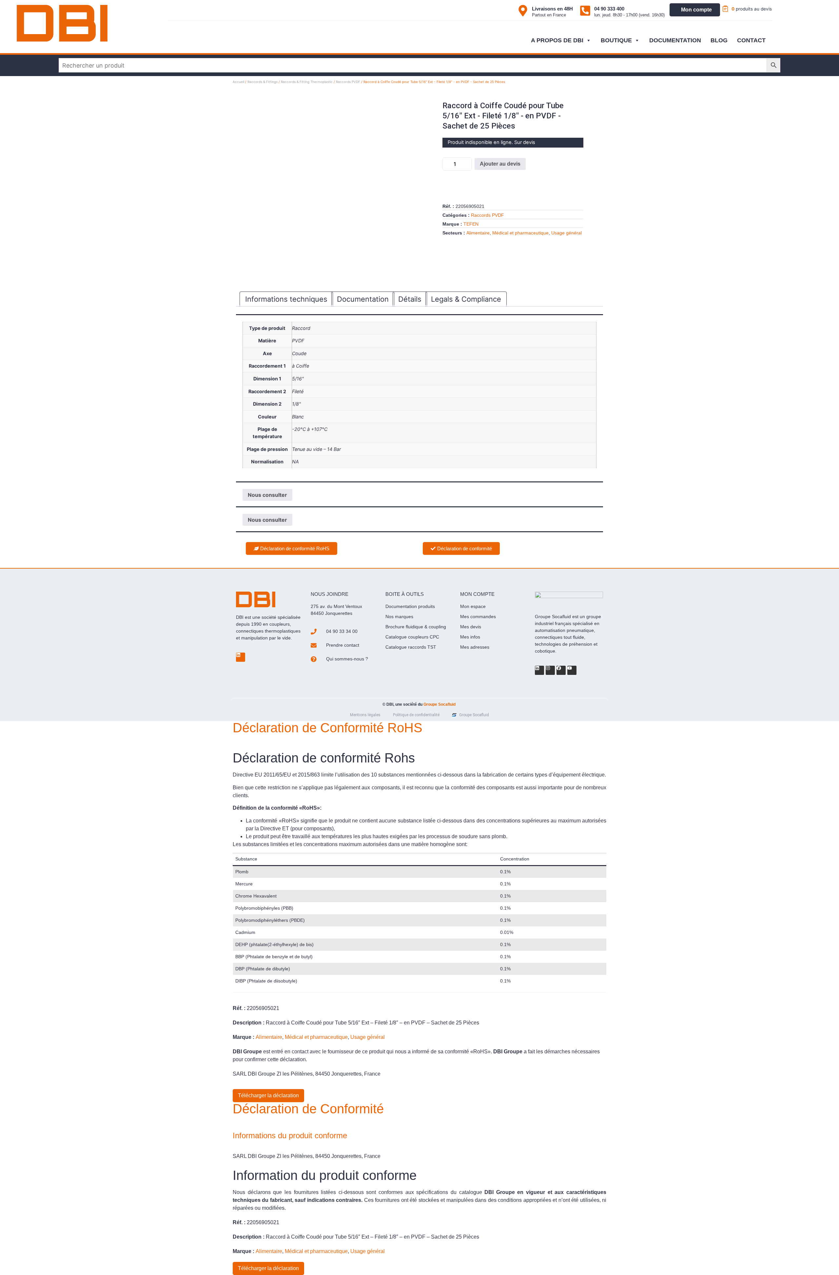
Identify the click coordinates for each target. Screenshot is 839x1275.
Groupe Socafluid (439, 704)
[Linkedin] (240, 657)
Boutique (616, 40)
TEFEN (470, 224)
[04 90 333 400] (585, 10)
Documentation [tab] (363, 299)
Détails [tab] (409, 299)
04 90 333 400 (609, 8)
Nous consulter (267, 495)
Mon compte (696, 9)
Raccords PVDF (348, 82)
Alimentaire (478, 232)
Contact (751, 40)
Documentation (675, 40)
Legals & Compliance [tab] (466, 299)
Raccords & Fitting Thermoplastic (307, 82)
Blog (719, 40)
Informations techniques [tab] (286, 299)
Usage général (566, 232)
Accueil (238, 82)
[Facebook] (561, 670)
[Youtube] (571, 670)
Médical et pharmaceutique (520, 232)
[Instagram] (550, 670)
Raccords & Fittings (262, 82)
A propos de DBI (557, 40)
